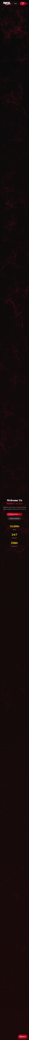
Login (15, 3)
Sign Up (23, 4)
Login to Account (14, 518)
